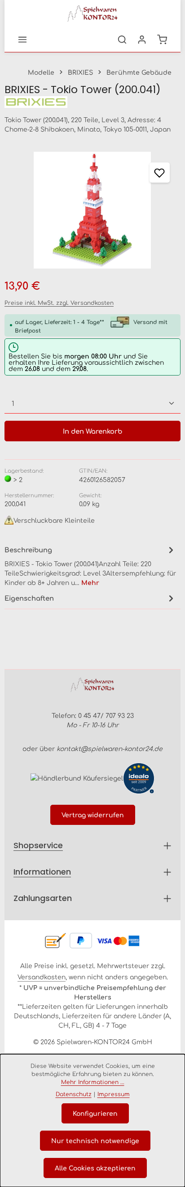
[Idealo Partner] (138, 778)
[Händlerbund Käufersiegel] (77, 778)
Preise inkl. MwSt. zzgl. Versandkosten (59, 302)
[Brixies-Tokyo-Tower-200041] (92, 210)
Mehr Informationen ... (92, 1081)
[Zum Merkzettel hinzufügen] (160, 172)
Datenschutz (74, 1093)
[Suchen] (122, 39)
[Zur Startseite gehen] (92, 13)
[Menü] (22, 39)
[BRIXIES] (92, 102)
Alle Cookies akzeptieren (95, 1168)
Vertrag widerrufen (93, 815)
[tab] (90, 565)
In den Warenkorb (92, 431)
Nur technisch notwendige (95, 1140)
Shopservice (38, 845)
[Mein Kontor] (142, 39)
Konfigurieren (95, 1113)
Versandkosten (42, 977)
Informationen (42, 871)
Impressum (113, 1093)
